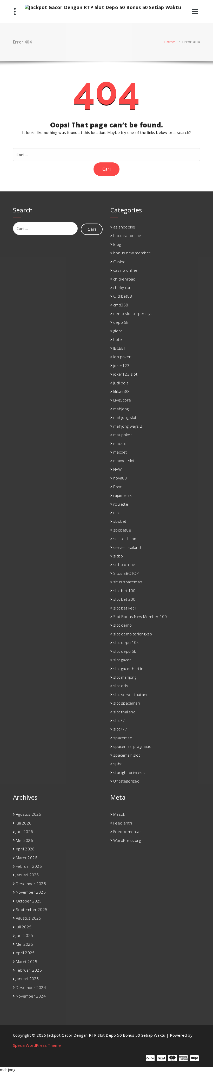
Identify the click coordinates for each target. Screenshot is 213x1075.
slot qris (120, 685)
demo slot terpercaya (132, 313)
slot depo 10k (125, 642)
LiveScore (122, 400)
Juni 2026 (24, 831)
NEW (117, 469)
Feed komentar (127, 831)
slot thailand (124, 711)
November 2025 (31, 892)
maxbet (120, 452)
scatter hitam (125, 538)
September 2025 (31, 909)
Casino (119, 261)
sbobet (119, 521)
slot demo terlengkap (132, 633)
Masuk (119, 814)
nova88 (120, 478)
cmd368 (120, 304)
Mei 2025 (24, 944)
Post (117, 486)
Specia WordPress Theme (37, 1045)
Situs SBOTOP (126, 573)
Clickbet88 (122, 296)
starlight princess (129, 772)
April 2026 (25, 848)
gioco (118, 330)
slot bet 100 (124, 590)
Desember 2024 (31, 987)
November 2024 (31, 996)
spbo (118, 763)
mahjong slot (124, 417)
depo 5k (120, 322)
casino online (125, 270)
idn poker (122, 356)
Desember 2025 (31, 883)
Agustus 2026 (28, 814)
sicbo (118, 555)
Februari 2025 (29, 970)
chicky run (122, 287)
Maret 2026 (26, 857)
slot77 (119, 720)
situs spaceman (127, 581)
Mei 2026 (24, 840)
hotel (118, 339)
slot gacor (122, 659)
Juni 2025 (24, 935)
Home (169, 41)
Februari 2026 (29, 866)
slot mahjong (124, 677)
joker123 (121, 365)
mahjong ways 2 (127, 426)
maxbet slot (124, 460)
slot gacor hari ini (128, 668)
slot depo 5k (124, 651)
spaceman (122, 737)
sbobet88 (122, 530)
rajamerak (122, 495)
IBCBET (119, 348)
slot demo (122, 625)
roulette (120, 504)
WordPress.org (127, 840)
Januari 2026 (27, 874)
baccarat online (127, 235)
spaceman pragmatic (132, 746)
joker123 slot (125, 374)
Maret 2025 (26, 961)
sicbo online (124, 564)
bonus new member (131, 252)
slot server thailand (131, 694)
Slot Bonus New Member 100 (140, 616)
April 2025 (25, 952)
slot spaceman (126, 703)
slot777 (120, 729)
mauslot (120, 443)
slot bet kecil (124, 608)
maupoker (122, 434)
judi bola (121, 382)
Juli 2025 (23, 926)
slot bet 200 (124, 599)
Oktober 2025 (29, 901)
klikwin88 (121, 391)
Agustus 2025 (28, 918)
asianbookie (124, 227)
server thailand (127, 547)
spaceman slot (126, 755)
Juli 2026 (23, 823)
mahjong (121, 408)
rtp (116, 512)
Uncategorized (126, 781)
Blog (117, 244)
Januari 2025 (27, 978)
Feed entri (122, 823)
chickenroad (124, 279)
